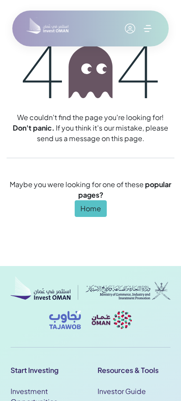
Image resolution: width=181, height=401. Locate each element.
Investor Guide (122, 391)
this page (126, 138)
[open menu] (148, 28)
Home (90, 208)
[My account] (130, 28)
